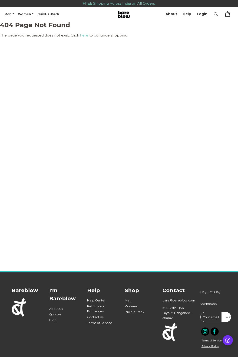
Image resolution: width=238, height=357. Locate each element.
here (84, 35)
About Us (56, 309)
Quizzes (55, 314)
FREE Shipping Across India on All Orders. (119, 3)
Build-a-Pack (48, 14)
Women (131, 306)
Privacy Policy (210, 346)
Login (202, 14)
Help (187, 14)
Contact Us (95, 317)
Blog (52, 320)
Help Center (96, 300)
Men (128, 300)
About (171, 14)
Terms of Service (99, 323)
